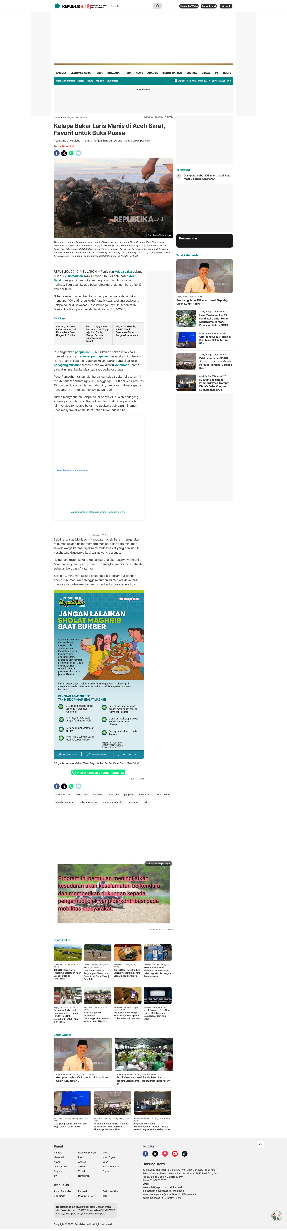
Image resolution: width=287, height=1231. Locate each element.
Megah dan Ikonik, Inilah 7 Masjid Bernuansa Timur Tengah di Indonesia (127, 331)
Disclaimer (59, 1195)
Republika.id (209, 6)
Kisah (80, 80)
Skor (104, 1152)
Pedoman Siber (110, 1191)
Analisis (82, 1161)
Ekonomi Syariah (82, 72)
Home (57, 117)
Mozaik (100, 80)
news (139, 72)
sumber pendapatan (93, 356)
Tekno (81, 1166)
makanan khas (163, 794)
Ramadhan (75, 276)
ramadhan (98, 794)
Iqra (80, 1157)
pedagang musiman (68, 365)
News (57, 1161)
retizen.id (226, 6)
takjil (146, 802)
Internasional (60, 1166)
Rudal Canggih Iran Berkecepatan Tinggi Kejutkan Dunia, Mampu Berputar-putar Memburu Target (97, 333)
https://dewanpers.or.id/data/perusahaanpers (80, 1213)
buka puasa (144, 794)
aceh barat (113, 794)
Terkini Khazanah (187, 255)
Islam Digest (69, 117)
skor (100, 72)
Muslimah (112, 80)
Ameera (58, 1152)
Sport (105, 1161)
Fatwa (90, 80)
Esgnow (58, 1171)
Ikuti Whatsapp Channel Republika (100, 772)
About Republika (62, 1191)
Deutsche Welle (188, 6)
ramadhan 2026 (62, 794)
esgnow (192, 72)
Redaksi (82, 1191)
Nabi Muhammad (65, 80)
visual (206, 72)
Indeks (227, 72)
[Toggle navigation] (57, 6)
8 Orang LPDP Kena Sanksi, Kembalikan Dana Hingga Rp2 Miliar (66, 331)
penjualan (81, 352)
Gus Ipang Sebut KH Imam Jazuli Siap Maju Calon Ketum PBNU (207, 177)
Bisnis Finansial (172, 72)
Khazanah (59, 1157)
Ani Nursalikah (66, 146)
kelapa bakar (123, 271)
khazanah (114, 72)
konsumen (122, 365)
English (106, 1171)
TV (216, 72)
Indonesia (82, 117)
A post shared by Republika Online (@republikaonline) (98, 512)
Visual (81, 1171)
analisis (152, 72)
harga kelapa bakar (64, 802)
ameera (61, 72)
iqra (128, 72)
